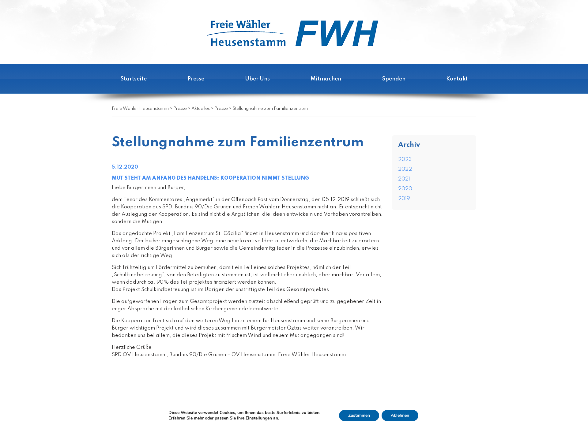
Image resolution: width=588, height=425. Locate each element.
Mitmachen (326, 79)
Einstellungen (259, 418)
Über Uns (257, 79)
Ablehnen (400, 415)
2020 (405, 189)
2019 (404, 198)
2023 (405, 159)
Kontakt (457, 79)
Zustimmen (359, 415)
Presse (195, 79)
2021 (404, 179)
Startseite (133, 79)
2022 (405, 169)
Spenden (393, 79)
